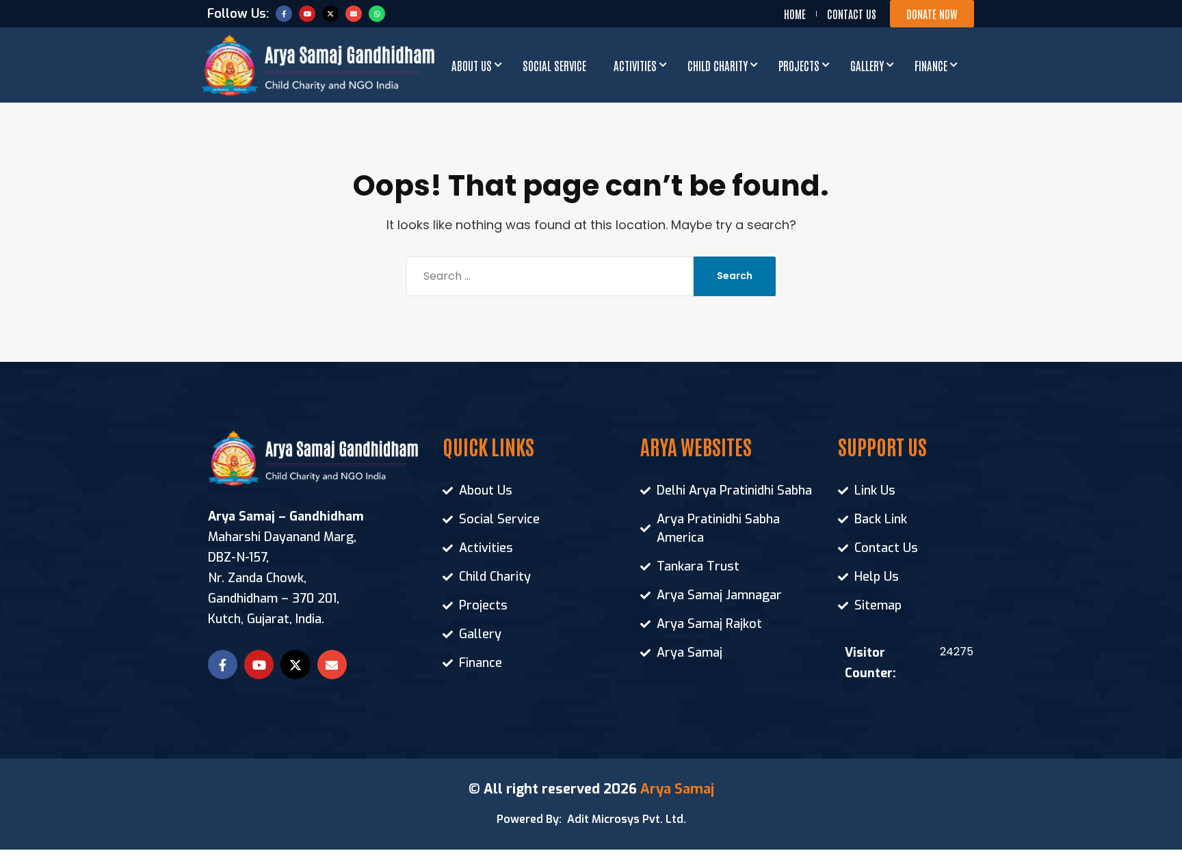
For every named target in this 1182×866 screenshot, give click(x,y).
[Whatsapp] (377, 13)
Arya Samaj (677, 789)
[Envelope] (353, 13)
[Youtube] (307, 13)
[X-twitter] (330, 13)
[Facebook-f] (284, 13)
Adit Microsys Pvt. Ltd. (626, 819)
